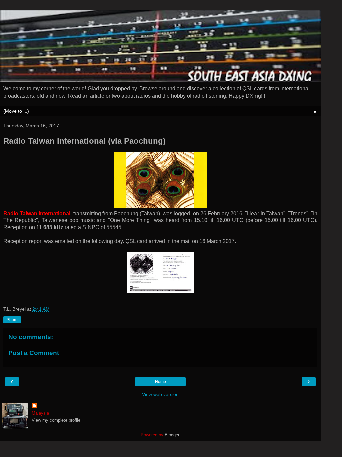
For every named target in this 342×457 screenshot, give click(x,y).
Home (160, 381)
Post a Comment (33, 352)
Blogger (172, 434)
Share (12, 319)
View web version (160, 394)
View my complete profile (56, 420)
